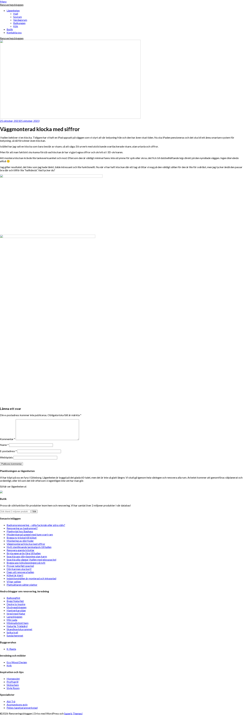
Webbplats (6, 457)
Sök (34, 511)
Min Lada (12, 619)
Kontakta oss (14, 32)
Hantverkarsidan (16, 610)
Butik (10, 29)
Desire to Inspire (16, 604)
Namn (4, 444)
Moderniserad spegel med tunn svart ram (30, 534)
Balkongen (19, 23)
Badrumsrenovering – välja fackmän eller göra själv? (36, 525)
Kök (15, 26)
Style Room (13, 688)
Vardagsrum (20, 19)
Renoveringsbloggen (11, 4)
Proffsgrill (12, 681)
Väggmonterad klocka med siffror (26, 543)
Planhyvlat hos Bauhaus (20, 531)
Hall (15, 13)
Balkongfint (13, 597)
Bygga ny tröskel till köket (22, 537)
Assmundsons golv (17, 704)
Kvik (9, 665)
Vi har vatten (14, 581)
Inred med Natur (16, 613)
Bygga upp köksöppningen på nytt (26, 562)
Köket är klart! (15, 575)
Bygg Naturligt (15, 601)
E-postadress (8, 451)
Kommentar (7, 439)
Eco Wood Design (17, 662)
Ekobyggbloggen (16, 607)
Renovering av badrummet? (22, 528)
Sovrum (17, 16)
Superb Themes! (73, 713)
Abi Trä (11, 701)
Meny (3, 1)
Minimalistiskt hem (17, 623)
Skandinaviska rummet (19, 629)
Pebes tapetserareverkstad (22, 707)
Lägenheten (13, 10)
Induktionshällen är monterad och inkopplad (31, 578)
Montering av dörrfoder (20, 540)
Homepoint (13, 678)
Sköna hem (13, 684)
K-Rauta (11, 648)
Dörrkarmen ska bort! (19, 569)
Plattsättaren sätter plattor (22, 584)
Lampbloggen (14, 616)
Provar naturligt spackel (20, 565)
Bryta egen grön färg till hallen (24, 553)
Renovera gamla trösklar (20, 550)
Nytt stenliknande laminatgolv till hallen (29, 547)
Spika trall (12, 632)
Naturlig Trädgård (17, 626)
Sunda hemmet (15, 635)
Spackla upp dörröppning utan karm (27, 556)
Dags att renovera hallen (20, 572)
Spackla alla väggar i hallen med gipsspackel (31, 559)
